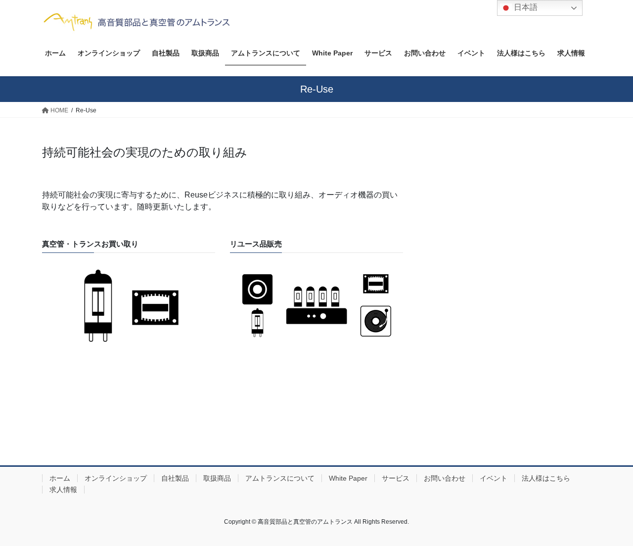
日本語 (525, 7)
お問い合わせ (444, 478)
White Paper (348, 478)
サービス (395, 478)
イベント (493, 478)
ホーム (59, 478)
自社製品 (175, 478)
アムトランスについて (280, 478)
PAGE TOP (608, 521)
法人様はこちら (546, 478)
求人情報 (63, 490)
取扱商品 (217, 478)
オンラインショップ (116, 478)
